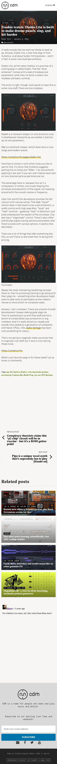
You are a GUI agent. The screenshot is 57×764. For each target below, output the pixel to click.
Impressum (12, 760)
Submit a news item (40, 760)
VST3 (43, 375)
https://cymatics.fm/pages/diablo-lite (21, 157)
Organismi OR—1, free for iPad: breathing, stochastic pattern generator (26, 592)
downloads (36, 372)
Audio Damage (33, 328)
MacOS (26, 375)
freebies (16, 375)
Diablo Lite (26, 372)
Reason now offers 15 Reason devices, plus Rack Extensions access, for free (28, 510)
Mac (21, 375)
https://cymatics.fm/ (12, 351)
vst (39, 375)
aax (7, 372)
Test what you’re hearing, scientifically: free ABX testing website (26, 538)
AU (11, 372)
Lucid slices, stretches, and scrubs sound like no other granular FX (28, 565)
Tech (12, 23)
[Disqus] (28, 638)
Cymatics (16, 372)
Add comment (8, 43)
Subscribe (28, 737)
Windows (49, 375)
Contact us (24, 760)
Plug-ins (33, 375)
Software (5, 23)
